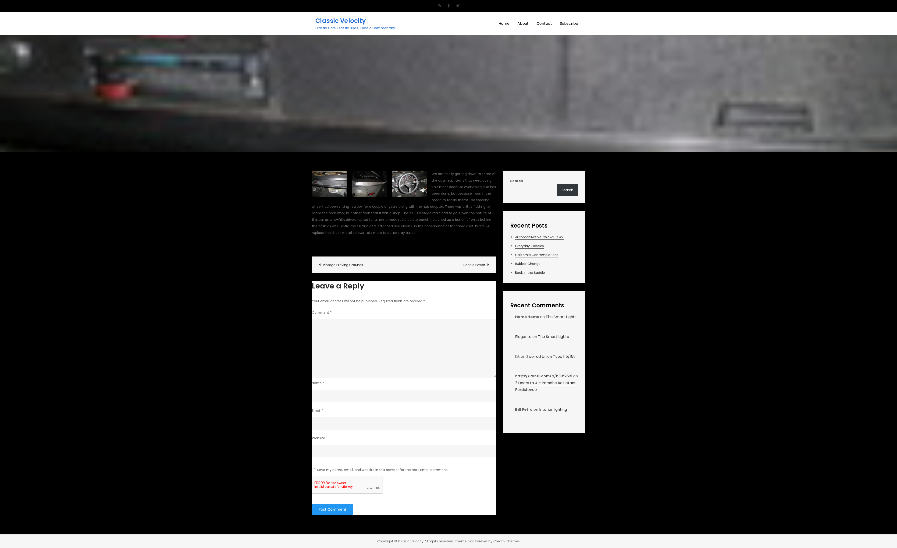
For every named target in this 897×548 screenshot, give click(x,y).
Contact (544, 23)
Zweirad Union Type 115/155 (551, 356)
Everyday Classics (529, 246)
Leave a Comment (432, 245)
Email (317, 410)
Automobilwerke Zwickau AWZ (539, 237)
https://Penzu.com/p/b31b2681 (543, 376)
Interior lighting (553, 409)
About (523, 23)
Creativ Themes (506, 541)
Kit (517, 356)
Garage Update (394, 245)
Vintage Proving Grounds (343, 265)
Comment (322, 312)
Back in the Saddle (530, 272)
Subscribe (569, 23)
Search (516, 181)
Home (503, 23)
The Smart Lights (561, 317)
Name (318, 383)
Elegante (523, 336)
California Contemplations (536, 255)
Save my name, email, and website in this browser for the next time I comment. (382, 469)
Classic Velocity (340, 21)
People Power (474, 265)
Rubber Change (528, 263)
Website (318, 438)
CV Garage (326, 245)
